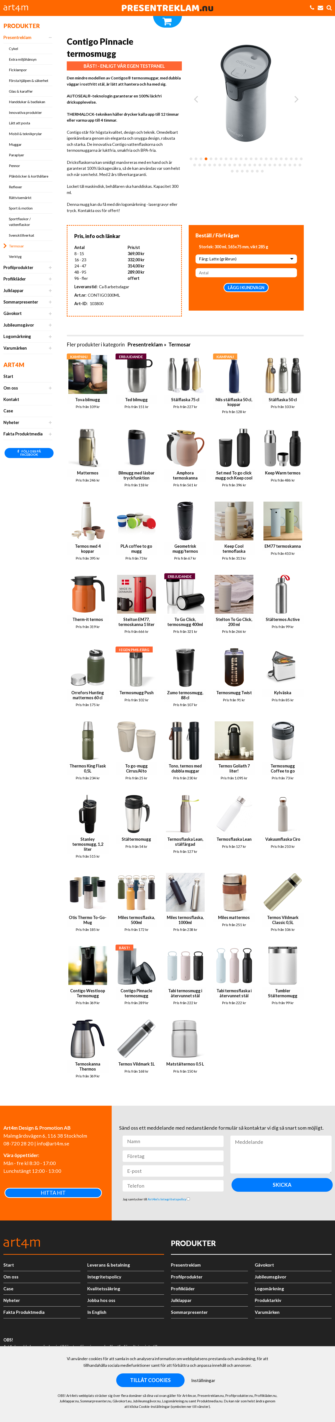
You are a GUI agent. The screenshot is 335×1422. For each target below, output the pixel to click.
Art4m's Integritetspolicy (167, 1199)
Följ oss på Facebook (30, 452)
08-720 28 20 (18, 1144)
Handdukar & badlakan (27, 102)
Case (8, 410)
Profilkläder (14, 278)
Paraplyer (16, 155)
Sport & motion (21, 208)
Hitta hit (53, 1193)
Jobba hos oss (101, 1300)
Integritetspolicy (104, 1276)
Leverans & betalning (108, 1264)
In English (96, 1312)
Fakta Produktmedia (23, 433)
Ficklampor (18, 70)
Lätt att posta (19, 123)
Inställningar (203, 1380)
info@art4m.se (53, 1144)
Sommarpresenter (20, 301)
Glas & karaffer (21, 91)
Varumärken (15, 348)
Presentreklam (17, 37)
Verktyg (15, 256)
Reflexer (15, 187)
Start (8, 376)
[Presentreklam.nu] (167, 8)
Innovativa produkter (25, 112)
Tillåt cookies (150, 1380)
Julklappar (13, 290)
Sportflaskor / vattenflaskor (20, 222)
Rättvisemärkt (20, 197)
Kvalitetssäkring (103, 1288)
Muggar (15, 144)
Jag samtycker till (155, 1199)
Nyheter (11, 422)
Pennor (14, 165)
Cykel (13, 48)
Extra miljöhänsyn (22, 59)
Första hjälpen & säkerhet (28, 80)
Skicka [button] (282, 1185)
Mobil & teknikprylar (25, 133)
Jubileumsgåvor (18, 324)
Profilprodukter (18, 267)
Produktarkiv (268, 1300)
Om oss (10, 387)
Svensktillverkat (21, 235)
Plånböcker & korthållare (28, 176)
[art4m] (18, 8)
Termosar (16, 246)
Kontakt (11, 399)
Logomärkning (17, 336)
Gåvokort (12, 313)
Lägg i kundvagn (246, 287)
